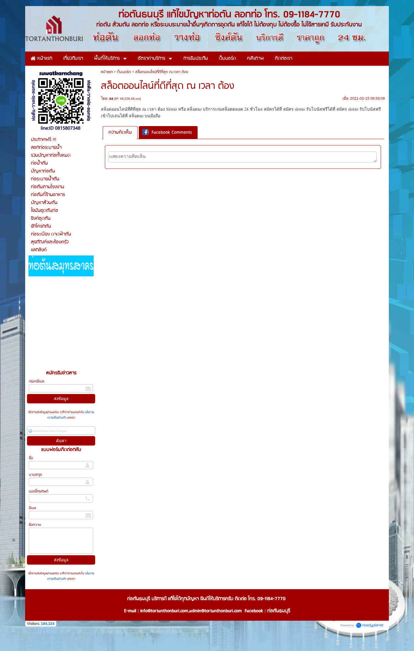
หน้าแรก (107, 72)
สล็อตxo (194, 109)
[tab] (120, 132)
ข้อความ (35, 525)
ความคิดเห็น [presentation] (120, 132)
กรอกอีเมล (36, 381)
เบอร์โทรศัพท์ (38, 491)
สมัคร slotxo (294, 109)
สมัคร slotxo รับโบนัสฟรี (358, 109)
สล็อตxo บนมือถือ (144, 116)
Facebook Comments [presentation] (172, 132)
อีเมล (32, 508)
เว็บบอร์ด (124, 72)
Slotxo (171, 109)
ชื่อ (31, 458)
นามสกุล (35, 475)
